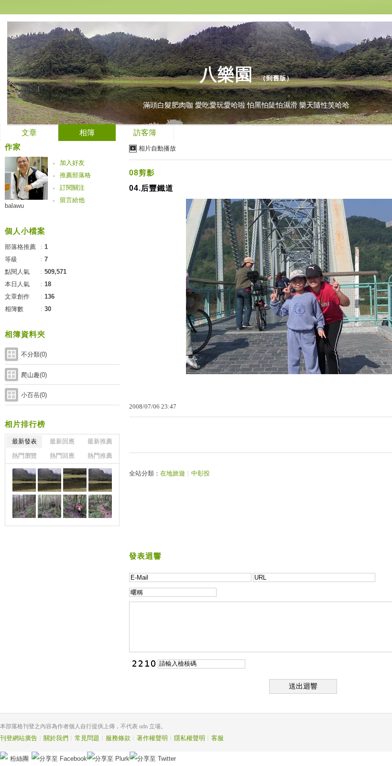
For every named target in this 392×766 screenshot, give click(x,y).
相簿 (87, 133)
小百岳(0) (34, 395)
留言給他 (72, 200)
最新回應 (62, 441)
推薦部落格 (75, 175)
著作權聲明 (152, 738)
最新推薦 (99, 441)
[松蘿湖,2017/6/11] (24, 506)
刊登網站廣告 (18, 738)
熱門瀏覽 (24, 455)
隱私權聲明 (189, 738)
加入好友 (72, 162)
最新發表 (24, 441)
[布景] (24, 480)
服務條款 (118, 738)
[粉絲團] (4, 755)
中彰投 (200, 473)
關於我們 (56, 738)
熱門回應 (62, 455)
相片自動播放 (157, 148)
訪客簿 (144, 133)
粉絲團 (19, 758)
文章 (29, 133)
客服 (217, 738)
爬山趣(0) (34, 374)
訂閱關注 (72, 187)
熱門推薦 (99, 455)
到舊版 (276, 78)
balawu (14, 205)
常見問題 (87, 738)
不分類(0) (34, 354)
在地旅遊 (172, 473)
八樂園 (226, 74)
